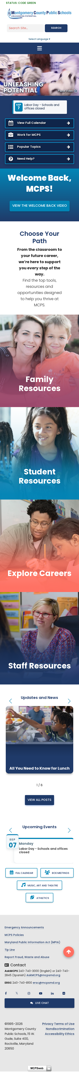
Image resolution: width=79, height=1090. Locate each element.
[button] (10, 701)
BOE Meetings (60, 873)
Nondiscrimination (60, 1029)
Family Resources (40, 384)
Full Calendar (24, 873)
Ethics (69, 1034)
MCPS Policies (14, 935)
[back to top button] (68, 951)
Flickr (63, 993)
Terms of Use (64, 1024)
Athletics (42, 898)
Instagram (29, 993)
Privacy (47, 1024)
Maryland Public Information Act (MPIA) (32, 942)
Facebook (5, 993)
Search (56, 28)
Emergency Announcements (24, 927)
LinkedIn (52, 993)
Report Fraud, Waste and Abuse (27, 957)
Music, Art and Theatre (42, 885)
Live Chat (42, 1003)
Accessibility (54, 1034)
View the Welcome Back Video (39, 206)
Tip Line (10, 950)
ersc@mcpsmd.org (46, 983)
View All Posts (39, 800)
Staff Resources (39, 666)
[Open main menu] (39, 48)
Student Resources (40, 477)
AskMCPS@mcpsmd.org (43, 975)
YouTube (40, 993)
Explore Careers (39, 574)
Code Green (21, 3)
